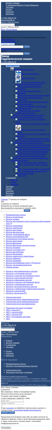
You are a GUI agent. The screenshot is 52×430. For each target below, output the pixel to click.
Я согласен (6, 428)
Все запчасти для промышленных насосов (32, 141)
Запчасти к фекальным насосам (19, 280)
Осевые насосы (12, 267)
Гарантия (9, 12)
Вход (3, 29)
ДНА (8, 319)
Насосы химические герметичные (20, 256)
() (7, 49)
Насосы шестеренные (15, 252)
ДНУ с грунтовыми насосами (18, 317)
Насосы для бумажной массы (18, 234)
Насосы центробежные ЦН (17, 237)
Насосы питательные (14, 217)
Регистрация (11, 29)
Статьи (27, 5)
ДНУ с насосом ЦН (14, 314)
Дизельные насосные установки (19, 308)
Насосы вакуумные (14, 230)
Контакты (10, 14)
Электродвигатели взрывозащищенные (22, 302)
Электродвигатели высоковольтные (20, 304)
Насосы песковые (13, 247)
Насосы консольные (14, 241)
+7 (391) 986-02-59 (8, 18)
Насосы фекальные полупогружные (20, 245)
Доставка (9, 7)
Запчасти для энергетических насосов (21, 287)
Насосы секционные (14, 226)
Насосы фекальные (14, 243)
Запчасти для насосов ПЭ (16, 293)
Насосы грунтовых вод (15, 250)
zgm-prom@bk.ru (8, 20)
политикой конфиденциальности (27, 410)
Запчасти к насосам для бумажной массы (23, 282)
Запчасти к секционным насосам (19, 284)
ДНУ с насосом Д (13, 310)
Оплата (9, 9)
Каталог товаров (12, 3)
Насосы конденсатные (15, 232)
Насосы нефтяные (13, 258)
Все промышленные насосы (27, 112)
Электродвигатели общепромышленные (22, 299)
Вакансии (34, 5)
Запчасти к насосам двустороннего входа (23, 276)
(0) (9, 195)
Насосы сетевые (12, 219)
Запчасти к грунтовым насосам (19, 273)
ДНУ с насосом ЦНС (14, 312)
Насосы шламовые (13, 261)
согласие (10, 408)
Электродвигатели (35, 143)
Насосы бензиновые (14, 254)
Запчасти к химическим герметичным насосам (25, 289)
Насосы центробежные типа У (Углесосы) (23, 263)
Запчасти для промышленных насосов (26, 117)
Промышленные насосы (23, 70)
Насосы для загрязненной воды (19, 265)
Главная (4, 199)
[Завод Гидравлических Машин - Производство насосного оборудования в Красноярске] (16, 35)
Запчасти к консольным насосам (19, 278)
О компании (11, 5)
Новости (20, 5)
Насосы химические (14, 228)
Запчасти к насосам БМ (15, 291)
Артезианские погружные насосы (20, 239)
